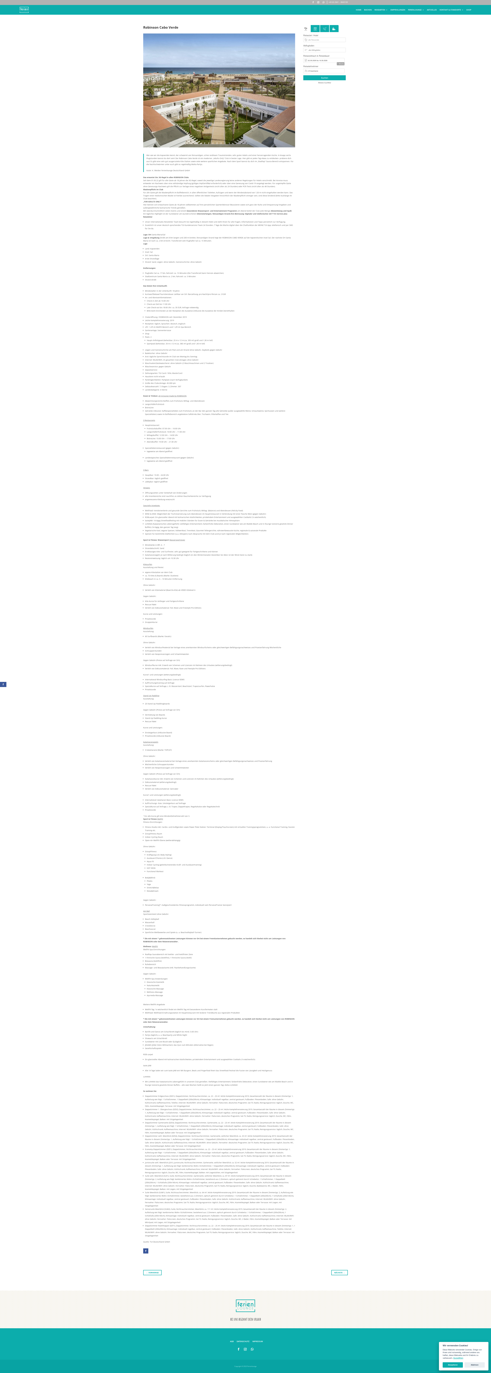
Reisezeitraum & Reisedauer (316, 55)
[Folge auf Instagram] (318, 2)
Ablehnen (474, 1365)
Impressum (257, 1341)
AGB (232, 1341)
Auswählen (458, 1358)
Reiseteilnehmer (310, 66)
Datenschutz (243, 1341)
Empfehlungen (397, 10)
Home (358, 10)
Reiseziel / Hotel (310, 35)
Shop (468, 10)
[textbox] (326, 40)
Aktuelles (432, 10)
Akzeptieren (453, 1365)
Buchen (368, 10)
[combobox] (324, 40)
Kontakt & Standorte (450, 10)
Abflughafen (308, 45)
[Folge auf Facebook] (313, 2)
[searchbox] (326, 50)
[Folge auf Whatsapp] (323, 2)
